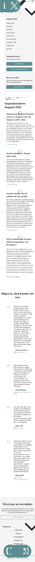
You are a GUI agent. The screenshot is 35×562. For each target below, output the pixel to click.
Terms (27, 558)
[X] (14, 6)
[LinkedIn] (25, 551)
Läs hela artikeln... (12, 144)
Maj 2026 (9, 26)
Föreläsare (18, 530)
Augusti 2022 (11, 19)
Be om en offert (19, 87)
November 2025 (11, 39)
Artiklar (18, 533)
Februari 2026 (10, 32)
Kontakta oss (18, 540)
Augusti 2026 (10, 23)
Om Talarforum (18, 537)
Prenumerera (19, 64)
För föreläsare (18, 544)
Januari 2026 (10, 36)
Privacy (23, 558)
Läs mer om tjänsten (13, 277)
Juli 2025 (9, 49)
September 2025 (11, 42)
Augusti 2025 (10, 45)
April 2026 (9, 29)
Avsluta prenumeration (19, 69)
